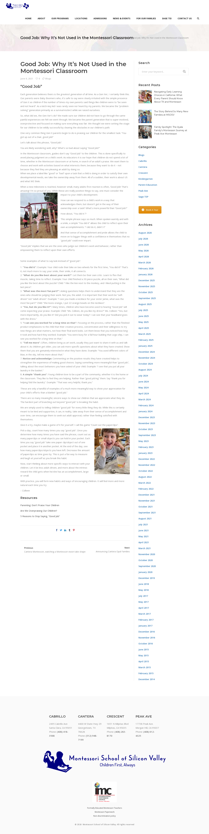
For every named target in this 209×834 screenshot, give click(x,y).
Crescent (143, 172)
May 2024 (143, 387)
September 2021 (147, 512)
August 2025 (145, 304)
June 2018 (143, 584)
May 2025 (143, 322)
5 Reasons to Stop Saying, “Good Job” (40, 516)
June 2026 (143, 244)
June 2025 (143, 316)
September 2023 (147, 435)
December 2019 (146, 578)
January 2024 (145, 411)
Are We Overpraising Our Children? (38, 510)
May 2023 (143, 441)
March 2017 (144, 613)
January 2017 (145, 625)
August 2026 (145, 232)
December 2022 (146, 459)
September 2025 (147, 298)
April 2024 (143, 393)
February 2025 (145, 339)
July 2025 (143, 310)
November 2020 (146, 554)
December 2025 (146, 280)
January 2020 (145, 572)
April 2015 (143, 661)
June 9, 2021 (26, 78)
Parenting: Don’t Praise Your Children (39, 505)
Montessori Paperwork (104, 812)
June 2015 (143, 649)
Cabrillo (142, 161)
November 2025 (146, 286)
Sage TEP (143, 196)
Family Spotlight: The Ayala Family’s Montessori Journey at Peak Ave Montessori (170, 130)
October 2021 (145, 506)
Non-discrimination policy (104, 816)
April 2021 (143, 542)
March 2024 (144, 399)
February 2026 (145, 268)
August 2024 (145, 369)
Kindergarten (145, 178)
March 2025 (144, 334)
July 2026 (143, 238)
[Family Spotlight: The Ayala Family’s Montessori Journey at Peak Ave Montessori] (145, 132)
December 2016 (146, 631)
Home (115, 37)
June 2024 (143, 381)
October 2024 (145, 363)
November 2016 (146, 637)
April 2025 (143, 328)
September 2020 (147, 566)
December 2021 (146, 494)
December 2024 (146, 351)
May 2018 (143, 590)
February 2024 (145, 405)
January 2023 (145, 453)
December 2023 (146, 417)
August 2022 (145, 476)
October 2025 (145, 292)
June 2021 (143, 530)
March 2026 (144, 262)
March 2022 (144, 482)
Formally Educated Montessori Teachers (104, 808)
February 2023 (145, 447)
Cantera (142, 166)
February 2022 (145, 488)
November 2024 (146, 357)
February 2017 (145, 619)
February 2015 (145, 673)
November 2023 (146, 423)
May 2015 (143, 655)
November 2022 (146, 464)
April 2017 (143, 607)
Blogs (124, 37)
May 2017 (143, 601)
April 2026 (143, 256)
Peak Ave (143, 190)
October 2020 (145, 560)
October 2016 (145, 643)
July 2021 (143, 524)
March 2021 (144, 548)
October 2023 (145, 429)
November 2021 (146, 500)
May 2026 (143, 250)
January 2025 (145, 345)
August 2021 (145, 518)
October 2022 (145, 470)
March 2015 (144, 667)
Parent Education (147, 184)
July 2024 (143, 375)
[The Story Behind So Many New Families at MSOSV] (145, 116)
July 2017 (143, 595)
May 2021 (143, 536)
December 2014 (146, 679)
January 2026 (145, 274)
